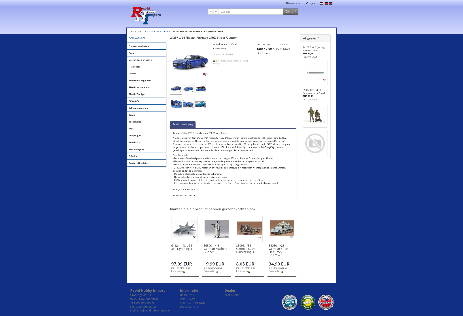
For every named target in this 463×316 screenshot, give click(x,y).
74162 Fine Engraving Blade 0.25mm (314, 49)
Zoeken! (290, 11)
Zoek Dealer (231, 295)
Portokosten (267, 53)
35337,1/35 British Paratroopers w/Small (314, 92)
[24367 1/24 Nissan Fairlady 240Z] (190, 62)
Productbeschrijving (183, 124)
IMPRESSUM (187, 299)
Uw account (294, 3)
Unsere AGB (187, 295)
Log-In (311, 3)
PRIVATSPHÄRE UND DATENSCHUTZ (192, 304)
